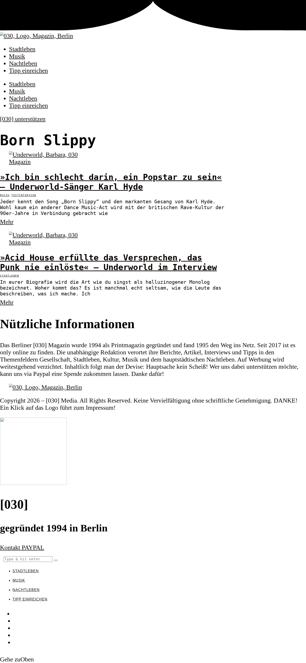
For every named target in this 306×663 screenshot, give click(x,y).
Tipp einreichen (28, 70)
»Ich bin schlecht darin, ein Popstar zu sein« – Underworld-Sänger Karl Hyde (111, 182)
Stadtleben (22, 49)
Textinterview (23, 195)
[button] (56, 560)
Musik (17, 56)
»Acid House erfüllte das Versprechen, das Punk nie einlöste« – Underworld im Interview (108, 262)
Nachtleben (23, 63)
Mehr (6, 221)
